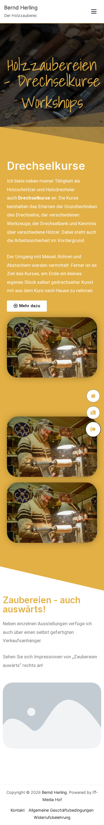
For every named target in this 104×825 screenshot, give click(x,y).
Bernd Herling (21, 7)
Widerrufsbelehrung (52, 817)
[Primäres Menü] (94, 11)
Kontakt (18, 810)
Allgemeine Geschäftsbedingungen (61, 810)
